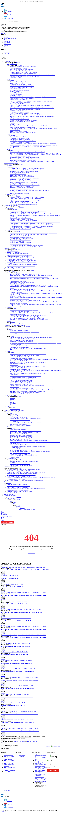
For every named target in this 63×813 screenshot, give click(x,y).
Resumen (6, 37)
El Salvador (10, 18)
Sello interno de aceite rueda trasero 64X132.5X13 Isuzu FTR (17, 697)
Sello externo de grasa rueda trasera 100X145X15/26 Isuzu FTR (17, 688)
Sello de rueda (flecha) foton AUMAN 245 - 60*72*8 (14, 654)
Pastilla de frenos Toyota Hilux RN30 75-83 (12, 586)
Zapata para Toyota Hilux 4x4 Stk (9, 578)
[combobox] (8, 30)
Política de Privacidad (32, 741)
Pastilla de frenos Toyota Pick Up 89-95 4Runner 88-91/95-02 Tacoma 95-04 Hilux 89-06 (23, 595)
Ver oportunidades (52, 770)
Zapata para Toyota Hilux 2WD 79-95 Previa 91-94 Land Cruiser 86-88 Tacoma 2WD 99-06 (25, 570)
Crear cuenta (7, 53)
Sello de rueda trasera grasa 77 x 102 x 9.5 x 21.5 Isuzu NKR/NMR (18, 671)
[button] (31, 6)
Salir (5, 46)
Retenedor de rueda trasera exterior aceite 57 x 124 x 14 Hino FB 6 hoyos (20, 731)
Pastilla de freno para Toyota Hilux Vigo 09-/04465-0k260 (15, 646)
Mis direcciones (7, 39)
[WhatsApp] (7, 790)
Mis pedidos (7, 41)
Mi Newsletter (7, 44)
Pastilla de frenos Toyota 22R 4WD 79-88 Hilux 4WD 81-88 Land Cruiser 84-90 (21, 612)
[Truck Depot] (4, 742)
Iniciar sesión (7, 52)
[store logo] (4, 25)
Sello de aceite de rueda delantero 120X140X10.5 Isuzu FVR (16, 663)
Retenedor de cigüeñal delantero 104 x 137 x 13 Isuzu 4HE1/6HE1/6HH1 (19, 680)
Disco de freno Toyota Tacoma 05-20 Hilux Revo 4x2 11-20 (16, 620)
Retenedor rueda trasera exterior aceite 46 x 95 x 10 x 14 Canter (17, 722)
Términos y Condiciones (19, 741)
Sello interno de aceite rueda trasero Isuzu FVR (13, 705)
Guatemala (9, 11)
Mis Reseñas (7, 45)
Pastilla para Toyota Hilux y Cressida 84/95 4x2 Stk (14, 603)
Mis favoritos (7, 42)
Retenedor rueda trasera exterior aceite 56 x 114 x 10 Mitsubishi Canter (19, 714)
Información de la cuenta (10, 38)
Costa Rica (9, 15)
